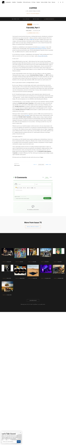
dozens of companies (41, 47)
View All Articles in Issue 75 (33, 226)
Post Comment (47, 198)
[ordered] (27, 187)
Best (43, 177)
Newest (47, 177)
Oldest (51, 177)
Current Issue (48, 164)
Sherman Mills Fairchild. (43, 56)
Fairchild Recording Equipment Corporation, (38, 48)
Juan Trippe (27, 115)
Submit (18, 441)
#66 (32, 39)
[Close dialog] (20, 432)
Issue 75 (35, 164)
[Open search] (58, 2)
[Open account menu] (60, 2)
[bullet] (29, 187)
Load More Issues (33, 300)
